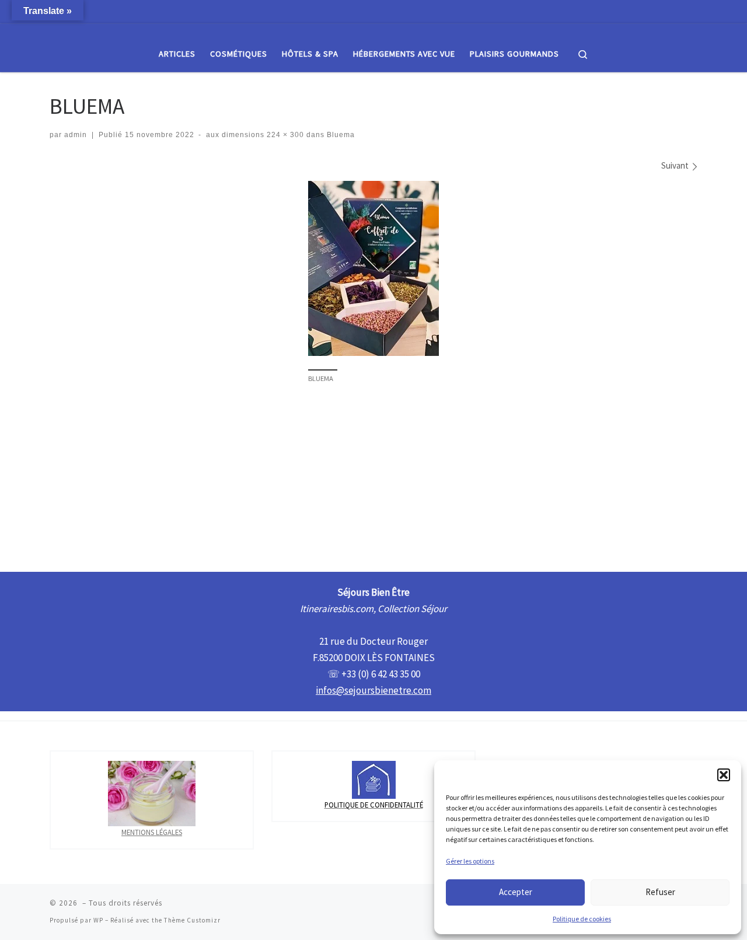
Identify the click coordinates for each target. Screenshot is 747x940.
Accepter (515, 891)
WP (98, 920)
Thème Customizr (192, 920)
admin (75, 135)
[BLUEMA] (373, 268)
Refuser (660, 891)
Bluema (339, 135)
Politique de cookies (582, 918)
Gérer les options (470, 861)
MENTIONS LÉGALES (151, 832)
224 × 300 (284, 135)
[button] (723, 775)
